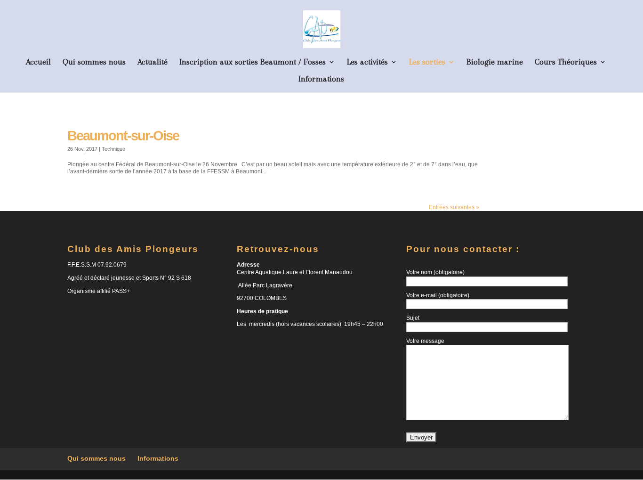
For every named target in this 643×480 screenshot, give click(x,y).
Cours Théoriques (566, 62)
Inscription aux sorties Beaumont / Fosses (252, 62)
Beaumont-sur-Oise (123, 135)
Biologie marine (494, 62)
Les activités (367, 62)
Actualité (152, 62)
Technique (113, 149)
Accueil (38, 62)
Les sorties (427, 62)
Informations (321, 79)
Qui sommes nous (94, 62)
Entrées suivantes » (454, 207)
